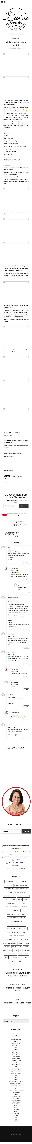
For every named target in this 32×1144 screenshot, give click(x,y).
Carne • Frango (11, 903)
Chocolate (24, 907)
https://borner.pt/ (7, 435)
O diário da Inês (12, 725)
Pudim (16, 1106)
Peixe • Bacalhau (25, 950)
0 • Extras (9, 885)
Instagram (23, 735)
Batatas (13, 899)
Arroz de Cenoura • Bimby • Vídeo (17, 1003)
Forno (18, 513)
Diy (16, 1066)
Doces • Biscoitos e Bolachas (16, 925)
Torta (16, 1119)
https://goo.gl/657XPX (8, 456)
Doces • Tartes (25, 939)
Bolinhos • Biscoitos (16, 38)
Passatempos (16, 1092)
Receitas (16, 1107)
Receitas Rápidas (15, 957)
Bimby (20, 899)
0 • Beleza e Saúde (22, 881)
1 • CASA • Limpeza (20, 892)
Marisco (7, 946)
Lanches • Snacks (16, 1073)
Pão (16, 1088)
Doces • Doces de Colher (11, 939)
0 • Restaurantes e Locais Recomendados (16, 888)
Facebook (18, 735)
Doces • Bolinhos (11, 928)
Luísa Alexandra (15, 568)
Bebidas (16, 1041)
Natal (4, 950)
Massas (26, 946)
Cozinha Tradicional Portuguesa (16, 914)
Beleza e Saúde (16, 1043)
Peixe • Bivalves (16, 1098)
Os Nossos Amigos (16, 1085)
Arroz (6, 899)
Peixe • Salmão (16, 1104)
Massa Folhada (16, 946)
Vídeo (19, 961)
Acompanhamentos (9, 896)
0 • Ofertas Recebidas (20, 885)
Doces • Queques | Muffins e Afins (10, 513)
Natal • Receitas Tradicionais (16, 1081)
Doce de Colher (16, 1068)
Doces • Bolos (23, 928)
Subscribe (24, 506)
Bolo (16, 1047)
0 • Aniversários (9, 881)
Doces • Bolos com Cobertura (16, 932)
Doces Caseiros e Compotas (16, 1070)
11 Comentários (24, 513)
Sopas (13, 961)
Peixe (16, 950)
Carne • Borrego (16, 1053)
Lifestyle (16, 1075)
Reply (26, 562)
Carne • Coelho (16, 1056)
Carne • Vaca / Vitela (16, 1060)
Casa (16, 1062)
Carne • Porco (22, 903)
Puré (6, 957)
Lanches (27, 943)
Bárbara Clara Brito (13, 597)
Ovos (10, 950)
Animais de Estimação (16, 1036)
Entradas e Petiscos (9, 943)
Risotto (16, 1111)
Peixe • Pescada (23, 954)
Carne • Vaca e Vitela (12, 907)
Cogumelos (16, 910)
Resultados (16, 1109)
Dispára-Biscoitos (16, 921)
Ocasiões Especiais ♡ (16, 1083)
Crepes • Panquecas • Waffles (16, 917)
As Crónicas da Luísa (16, 1039)
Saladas (25, 957)
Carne (26, 899)
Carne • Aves (16, 1051)
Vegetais (17, 969)
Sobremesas (16, 1113)
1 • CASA (10, 892)
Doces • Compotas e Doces (16, 936)
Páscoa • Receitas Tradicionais (16, 1090)
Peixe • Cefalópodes (10, 954)
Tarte (16, 1117)
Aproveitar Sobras (23, 896)
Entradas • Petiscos (17, 984)
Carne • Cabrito (16, 1054)
